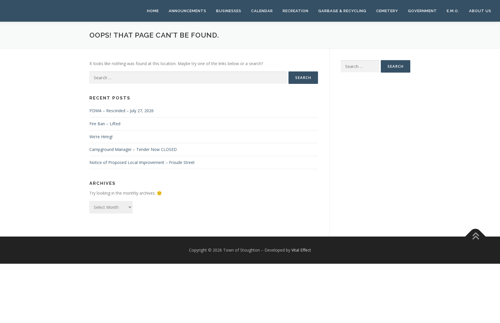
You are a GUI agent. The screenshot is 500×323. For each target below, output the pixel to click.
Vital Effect (301, 250)
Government (422, 11)
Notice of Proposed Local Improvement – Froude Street (142, 162)
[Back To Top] (475, 236)
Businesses (228, 11)
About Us (480, 11)
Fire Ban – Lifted (104, 123)
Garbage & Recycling (342, 11)
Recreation (295, 11)
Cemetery (387, 11)
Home (153, 11)
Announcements (187, 11)
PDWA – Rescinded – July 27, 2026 (121, 110)
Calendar (262, 11)
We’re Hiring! (101, 136)
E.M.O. (453, 11)
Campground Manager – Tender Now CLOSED (133, 149)
